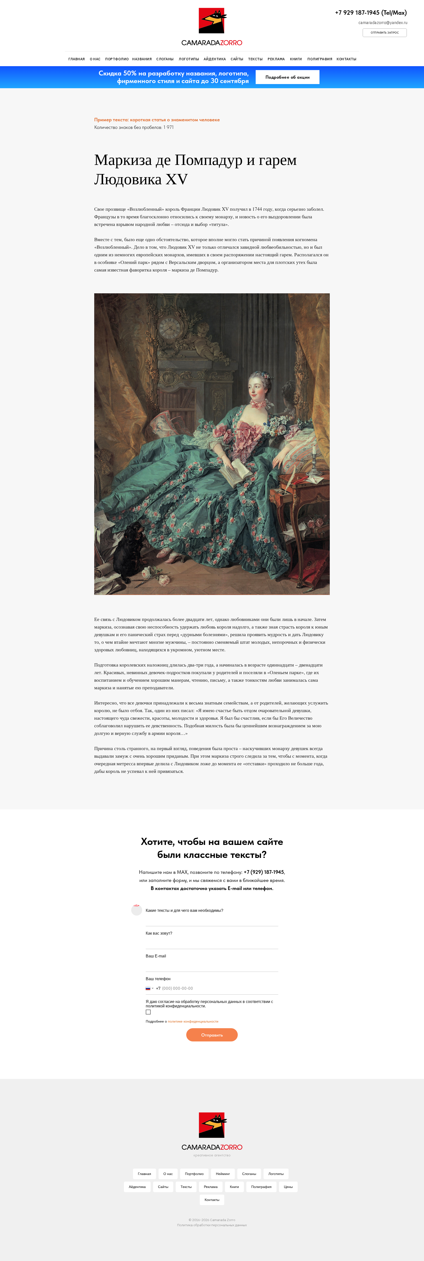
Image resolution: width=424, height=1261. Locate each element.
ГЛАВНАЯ (76, 59)
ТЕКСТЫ (255, 59)
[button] (385, 32)
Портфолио (194, 1174)
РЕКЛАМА (276, 59)
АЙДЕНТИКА (215, 59)
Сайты (163, 1187)
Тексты (186, 1187)
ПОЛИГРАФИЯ (319, 59)
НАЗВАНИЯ (142, 59)
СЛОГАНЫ (165, 59)
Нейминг (223, 1174)
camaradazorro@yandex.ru (383, 22)
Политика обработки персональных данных (212, 1225)
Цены (288, 1187)
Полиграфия (261, 1187)
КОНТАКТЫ (346, 59)
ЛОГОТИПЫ (189, 59)
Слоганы (249, 1174)
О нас (168, 1174)
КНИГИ (296, 59)
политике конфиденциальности (193, 1021)
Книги (234, 1187)
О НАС (95, 59)
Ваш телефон (158, 979)
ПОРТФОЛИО (117, 59)
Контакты (212, 1200)
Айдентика (137, 1187)
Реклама (211, 1187)
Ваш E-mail (156, 956)
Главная (144, 1174)
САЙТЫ (237, 59)
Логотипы (276, 1174)
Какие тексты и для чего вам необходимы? (184, 910)
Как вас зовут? (159, 933)
